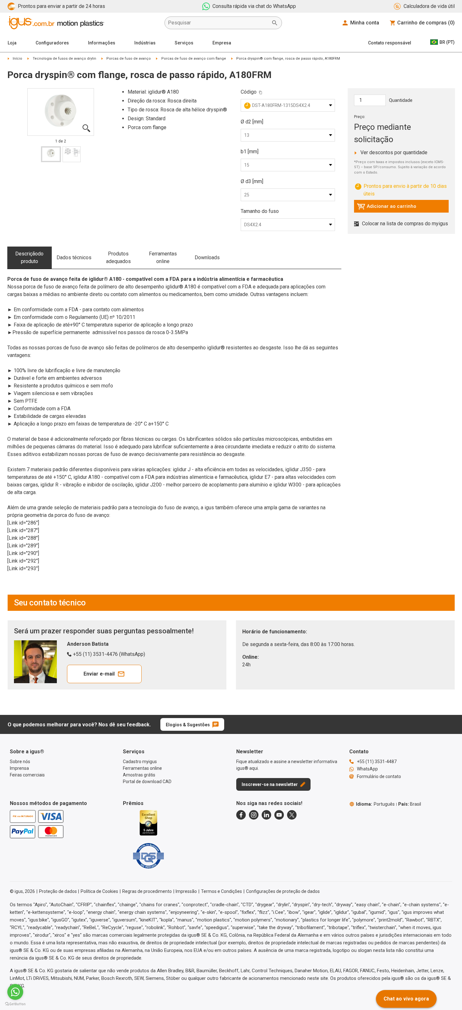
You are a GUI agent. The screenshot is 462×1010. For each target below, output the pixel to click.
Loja (12, 42)
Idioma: (375, 804)
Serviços (184, 42)
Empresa (221, 42)
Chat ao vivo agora (406, 999)
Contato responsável (389, 42)
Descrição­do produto (29, 257)
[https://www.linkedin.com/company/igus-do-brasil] (266, 815)
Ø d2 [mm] (252, 122)
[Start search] (274, 23)
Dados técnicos (74, 257)
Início (17, 58)
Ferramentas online (163, 257)
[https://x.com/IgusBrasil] (292, 815)
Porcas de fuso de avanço (128, 58)
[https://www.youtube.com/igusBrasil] (279, 815)
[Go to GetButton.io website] (15, 1004)
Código (249, 92)
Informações (101, 42)
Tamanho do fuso (260, 211)
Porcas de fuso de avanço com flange (193, 58)
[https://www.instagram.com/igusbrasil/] (253, 815)
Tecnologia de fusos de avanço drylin (64, 58)
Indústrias (145, 42)
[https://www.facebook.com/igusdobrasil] (241, 815)
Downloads (207, 257)
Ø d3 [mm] (252, 181)
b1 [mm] (249, 152)
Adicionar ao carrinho (386, 207)
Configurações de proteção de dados (283, 891)
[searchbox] (218, 23)
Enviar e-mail (99, 674)
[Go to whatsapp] (15, 992)
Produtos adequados (118, 257)
